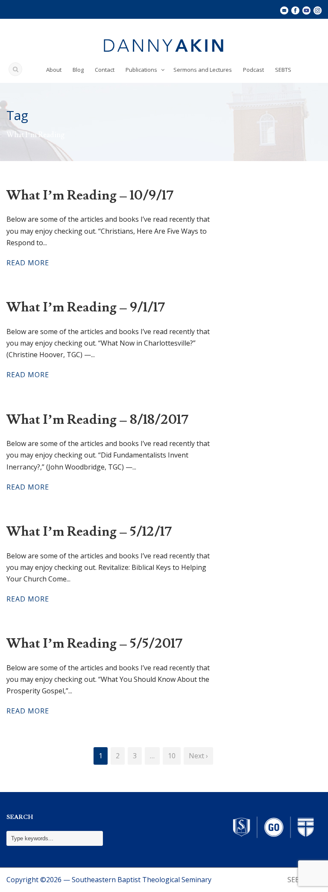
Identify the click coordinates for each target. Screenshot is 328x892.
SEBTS (283, 69)
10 (172, 755)
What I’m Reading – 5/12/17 (89, 531)
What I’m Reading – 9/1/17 (85, 307)
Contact (104, 69)
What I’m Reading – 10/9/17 (89, 195)
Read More (27, 262)
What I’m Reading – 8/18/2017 (97, 419)
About (54, 69)
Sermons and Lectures (202, 69)
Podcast (253, 69)
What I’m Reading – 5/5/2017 (94, 643)
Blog (78, 69)
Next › (198, 755)
